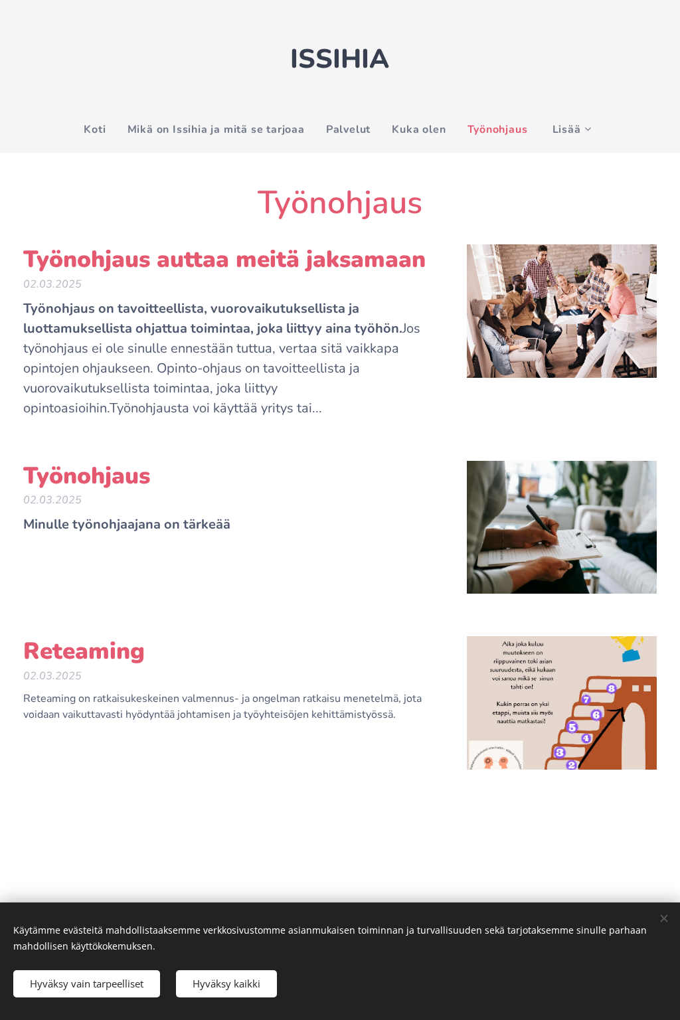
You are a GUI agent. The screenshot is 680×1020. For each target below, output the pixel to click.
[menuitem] (100, 129)
